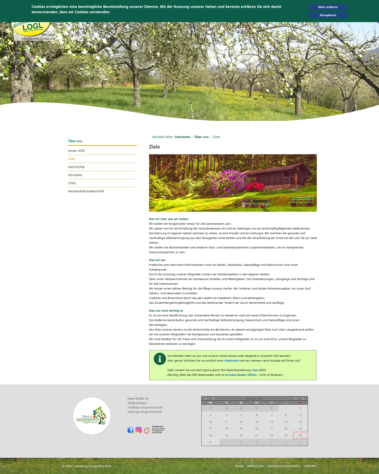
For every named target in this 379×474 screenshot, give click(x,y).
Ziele (71, 159)
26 (241, 435)
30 (300, 435)
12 (241, 421)
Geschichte (76, 167)
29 (286, 435)
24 (210, 435)
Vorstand (75, 175)
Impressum (255, 466)
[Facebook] (131, 430)
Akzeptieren (328, 15)
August (251, 398)
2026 (260, 398)
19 (241, 428)
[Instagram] (139, 430)
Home (239, 466)
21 (271, 428)
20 (256, 428)
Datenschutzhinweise (283, 466)
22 (286, 428)
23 (300, 428)
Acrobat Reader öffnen (240, 375)
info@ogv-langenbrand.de (145, 407)
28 (271, 435)
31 (210, 442)
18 (226, 428)
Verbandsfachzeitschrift (86, 191)
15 (286, 421)
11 (226, 421)
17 (210, 428)
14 (271, 421)
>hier (254, 370)
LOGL (72, 183)
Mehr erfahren (328, 7)
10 (210, 421)
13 (256, 421)
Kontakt (310, 466)
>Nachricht (231, 360)
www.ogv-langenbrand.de (145, 412)
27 (256, 435)
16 (300, 421)
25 (226, 435)
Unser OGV (76, 151)
